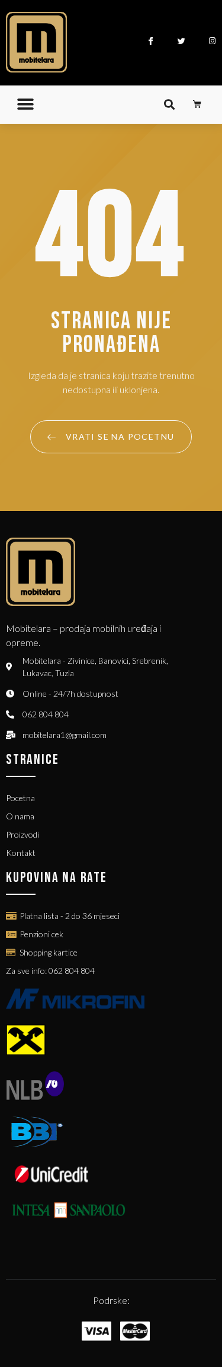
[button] (25, 104)
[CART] (197, 104)
